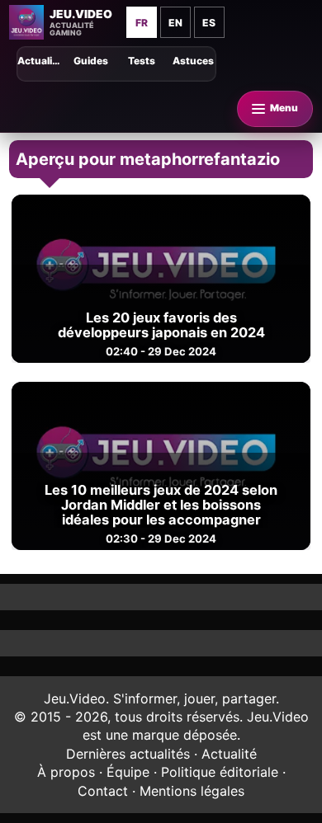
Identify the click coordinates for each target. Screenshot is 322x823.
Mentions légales (192, 791)
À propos (66, 772)
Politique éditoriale (219, 772)
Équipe (128, 772)
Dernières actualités (128, 753)
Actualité (229, 753)
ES (208, 22)
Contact (103, 791)
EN (175, 22)
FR (141, 22)
